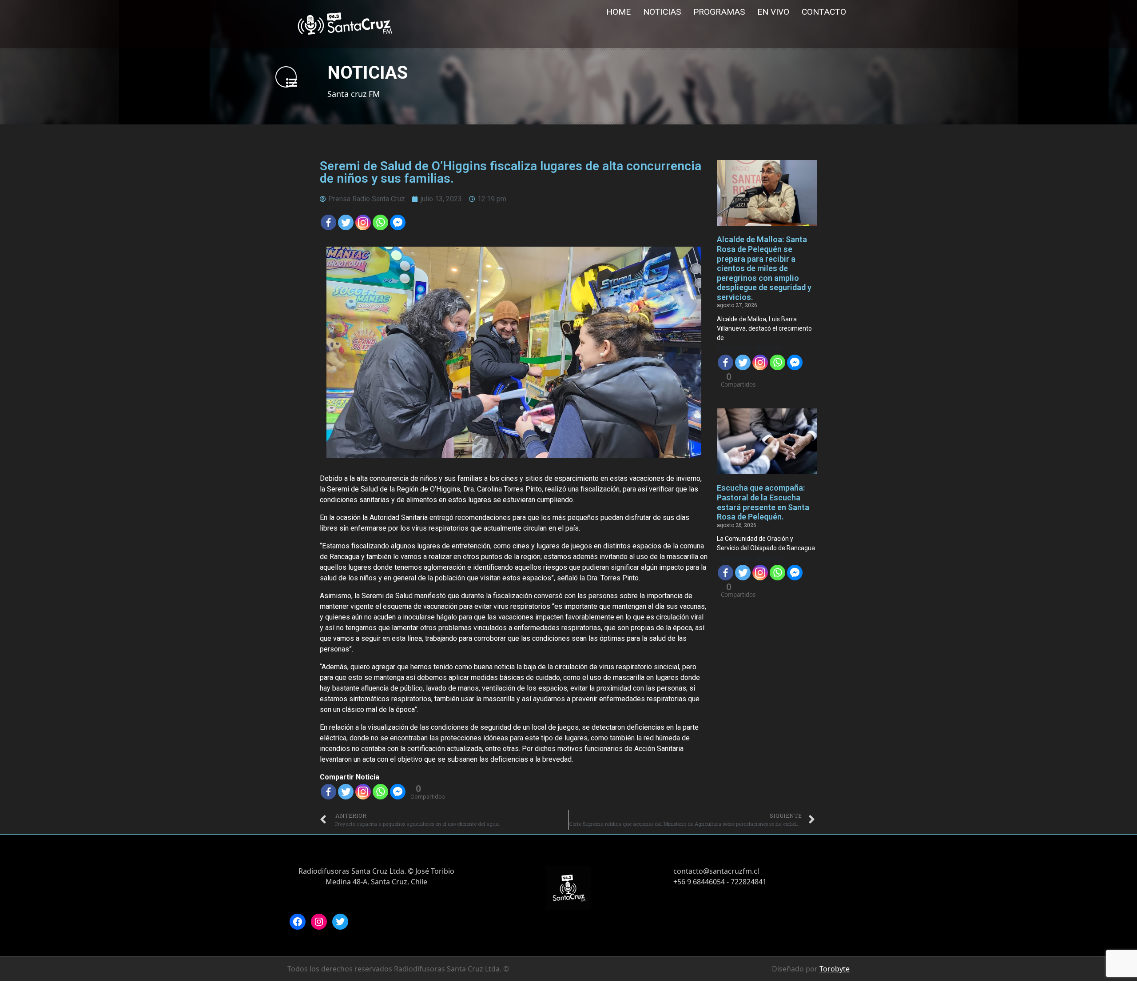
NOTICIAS (662, 12)
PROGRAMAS (719, 12)
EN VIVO (773, 12)
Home (618, 12)
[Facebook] (328, 222)
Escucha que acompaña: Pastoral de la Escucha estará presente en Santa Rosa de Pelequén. (763, 502)
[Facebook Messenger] (398, 222)
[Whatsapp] (380, 222)
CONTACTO (824, 12)
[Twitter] (346, 222)
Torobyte (834, 969)
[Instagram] (319, 922)
